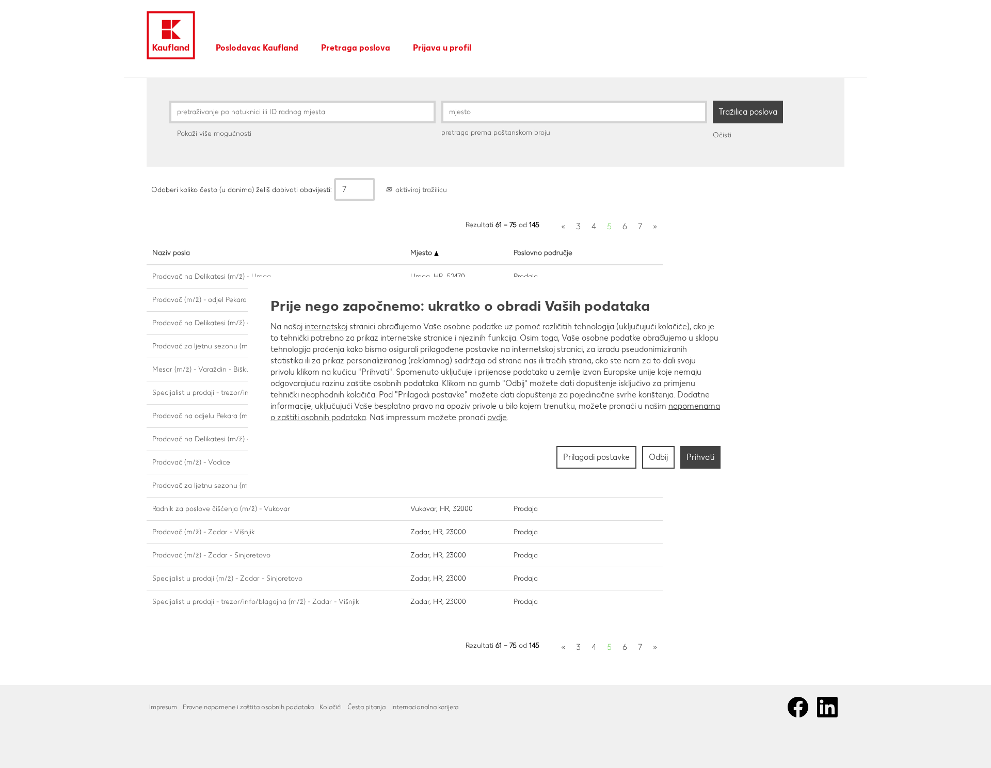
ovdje (497, 417)
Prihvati (700, 457)
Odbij (658, 457)
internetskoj (326, 326)
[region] (495, 384)
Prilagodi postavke (596, 457)
